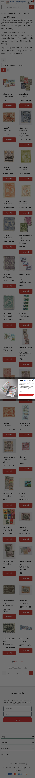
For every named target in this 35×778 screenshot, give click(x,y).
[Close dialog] (34, 379)
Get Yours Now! (26, 394)
